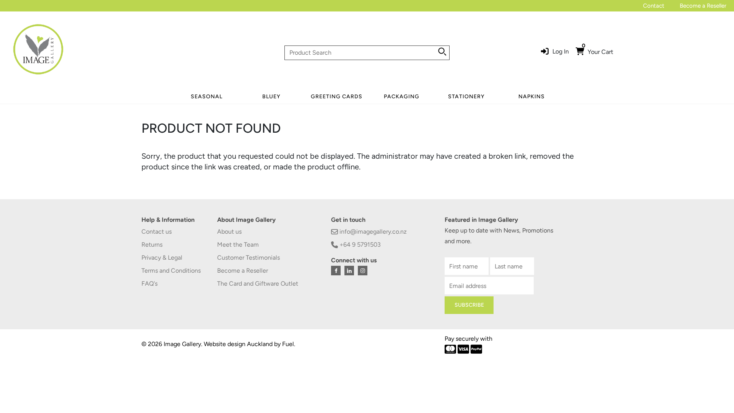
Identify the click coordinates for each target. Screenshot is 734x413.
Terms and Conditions (171, 270)
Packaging (401, 96)
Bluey (271, 96)
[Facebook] (336, 270)
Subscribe (469, 305)
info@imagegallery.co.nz (372, 231)
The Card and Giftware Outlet (257, 283)
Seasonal (206, 96)
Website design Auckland (238, 344)
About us (229, 231)
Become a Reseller (703, 5)
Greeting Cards (336, 96)
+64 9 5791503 (359, 244)
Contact (653, 5)
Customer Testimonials (248, 257)
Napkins (531, 96)
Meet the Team (238, 244)
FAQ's (149, 283)
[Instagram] (362, 270)
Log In (560, 51)
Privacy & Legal (161, 257)
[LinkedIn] (349, 270)
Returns (151, 244)
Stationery (466, 96)
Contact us (156, 231)
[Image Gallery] (38, 52)
